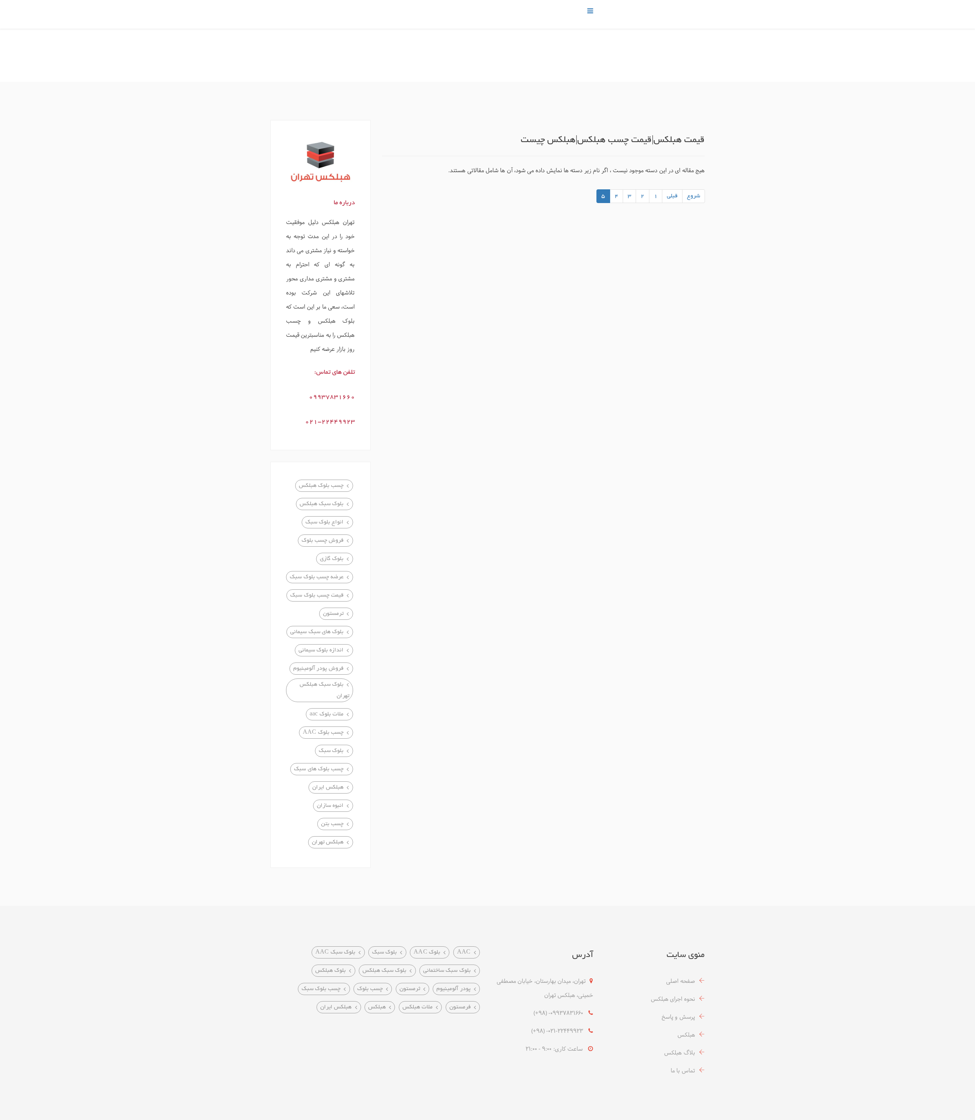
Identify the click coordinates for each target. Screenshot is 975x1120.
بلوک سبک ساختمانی (447, 971)
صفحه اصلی (680, 981)
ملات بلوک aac (327, 714)
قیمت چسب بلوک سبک (317, 595)
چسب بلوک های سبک (319, 769)
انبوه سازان (330, 806)
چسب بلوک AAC (323, 733)
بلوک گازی (332, 559)
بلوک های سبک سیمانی (317, 632)
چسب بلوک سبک (321, 989)
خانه (657, 52)
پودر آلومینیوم (453, 989)
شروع (693, 196)
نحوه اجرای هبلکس (673, 999)
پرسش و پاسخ (678, 1017)
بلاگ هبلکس (679, 1053)
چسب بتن (332, 824)
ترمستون (333, 614)
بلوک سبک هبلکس (322, 504)
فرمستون (460, 1007)
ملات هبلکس (418, 1007)
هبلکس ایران (328, 787)
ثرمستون (410, 989)
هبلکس (686, 1035)
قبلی (672, 196)
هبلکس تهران (328, 842)
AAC (464, 952)
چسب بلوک (370, 989)
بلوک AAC (427, 952)
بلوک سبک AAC (335, 952)
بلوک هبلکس (330, 971)
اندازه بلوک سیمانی (321, 650)
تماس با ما (683, 1071)
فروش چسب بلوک (323, 541)
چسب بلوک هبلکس (321, 486)
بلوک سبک (331, 751)
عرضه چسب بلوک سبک (317, 577)
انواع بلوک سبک (324, 522)
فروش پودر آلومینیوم (318, 669)
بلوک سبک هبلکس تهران (324, 690)
